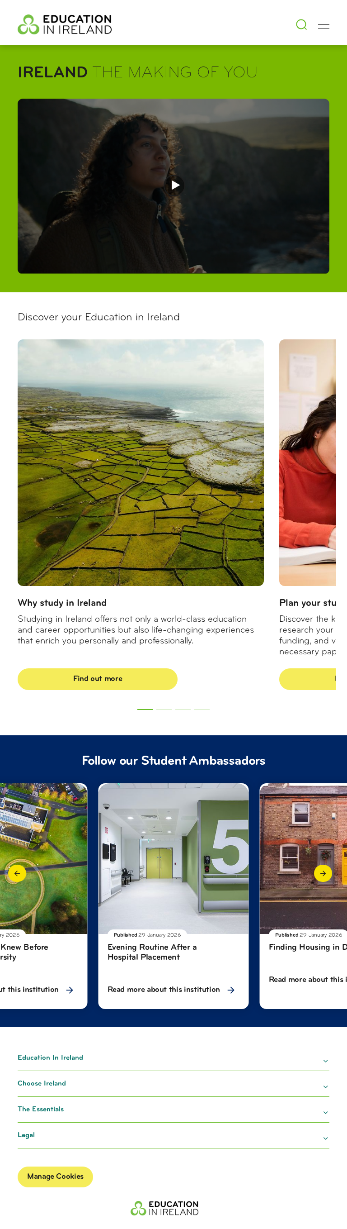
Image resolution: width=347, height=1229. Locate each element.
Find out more (97, 679)
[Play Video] (174, 185)
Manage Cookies (55, 1177)
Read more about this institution (165, 990)
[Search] (301, 24)
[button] (17, 873)
